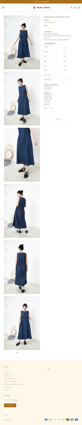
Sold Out (59, 119)
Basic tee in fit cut (68, 4)
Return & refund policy (10, 379)
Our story (6, 370)
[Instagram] (48, 369)
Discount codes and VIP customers (13, 384)
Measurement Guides (10, 381)
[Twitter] (50, 107)
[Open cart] (79, 7)
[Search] (75, 7)
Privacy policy (7, 387)
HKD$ (5, 415)
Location (6, 390)
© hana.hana (7, 419)
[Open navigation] (3, 7)
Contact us (7, 373)
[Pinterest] (52, 107)
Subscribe (10, 405)
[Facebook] (48, 107)
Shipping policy (8, 376)
